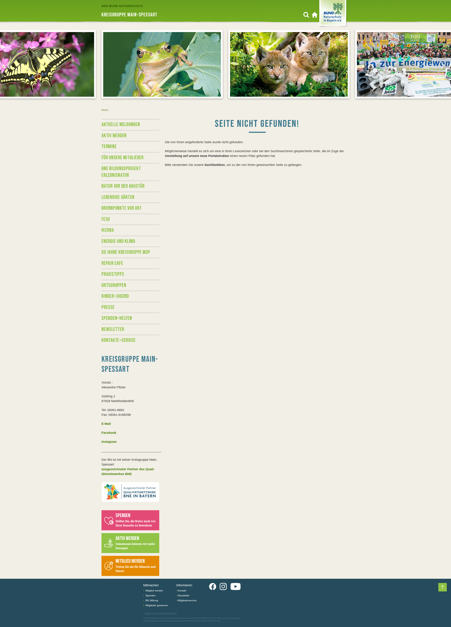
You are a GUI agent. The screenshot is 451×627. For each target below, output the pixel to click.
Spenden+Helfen (116, 318)
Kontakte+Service (118, 340)
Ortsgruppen (113, 285)
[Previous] (9, 65)
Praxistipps (112, 274)
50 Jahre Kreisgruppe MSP (125, 252)
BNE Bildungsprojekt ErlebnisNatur (121, 171)
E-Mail (106, 424)
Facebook (108, 432)
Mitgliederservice (187, 600)
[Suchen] (306, 15)
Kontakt (182, 590)
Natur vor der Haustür (123, 186)
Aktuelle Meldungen (120, 124)
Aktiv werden (114, 135)
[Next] (442, 65)
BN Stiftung (151, 600)
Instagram (109, 441)
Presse (108, 307)
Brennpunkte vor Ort (121, 208)
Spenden (150, 595)
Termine (109, 146)
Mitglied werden (154, 590)
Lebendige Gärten (117, 197)
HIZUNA (107, 230)
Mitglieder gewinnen (156, 605)
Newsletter (112, 329)
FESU (105, 219)
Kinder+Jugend (115, 296)
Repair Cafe (112, 263)
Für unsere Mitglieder (122, 157)
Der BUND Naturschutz (122, 6)
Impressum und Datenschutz (160, 613)
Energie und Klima (118, 241)
